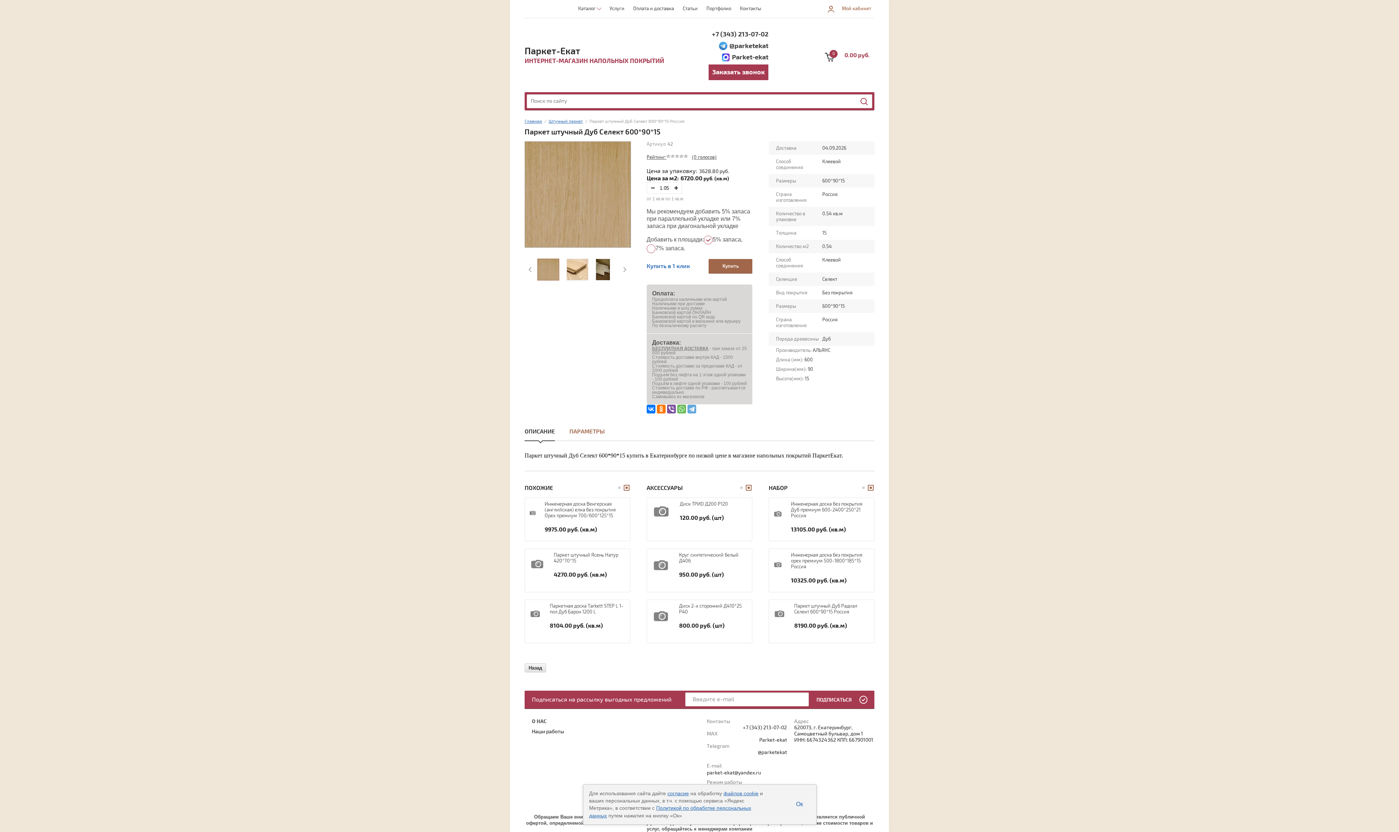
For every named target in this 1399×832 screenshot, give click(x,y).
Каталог (587, 9)
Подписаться (834, 700)
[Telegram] (691, 409)
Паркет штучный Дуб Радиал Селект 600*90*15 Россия (825, 609)
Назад (535, 668)
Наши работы (548, 732)
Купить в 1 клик (668, 266)
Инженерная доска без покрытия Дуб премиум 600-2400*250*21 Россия (826, 510)
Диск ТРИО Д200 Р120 (704, 504)
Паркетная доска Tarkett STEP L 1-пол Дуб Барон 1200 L (586, 609)
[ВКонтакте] (651, 409)
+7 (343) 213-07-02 (740, 34)
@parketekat (748, 46)
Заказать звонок (738, 72)
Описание (540, 431)
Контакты (750, 9)
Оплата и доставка (653, 9)
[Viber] (671, 409)
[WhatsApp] (681, 409)
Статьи (690, 9)
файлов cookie (741, 793)
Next (624, 269)
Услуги (617, 9)
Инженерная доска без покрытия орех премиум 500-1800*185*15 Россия (826, 561)
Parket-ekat (750, 57)
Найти (865, 101)
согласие (678, 793)
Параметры (587, 431)
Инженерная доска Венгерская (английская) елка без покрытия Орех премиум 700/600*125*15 (580, 510)
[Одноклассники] (661, 409)
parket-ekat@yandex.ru (734, 773)
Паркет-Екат (552, 51)
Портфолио (718, 9)
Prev (531, 269)
